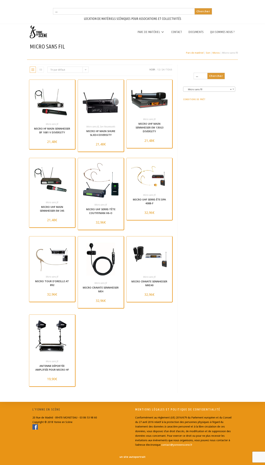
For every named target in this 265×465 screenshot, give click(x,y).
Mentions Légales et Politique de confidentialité (177, 409)
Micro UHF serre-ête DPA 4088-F (149, 201)
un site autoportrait (132, 457)
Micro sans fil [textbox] (208, 89)
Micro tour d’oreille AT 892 (52, 283)
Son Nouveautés (107, 126)
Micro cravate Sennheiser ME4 (101, 289)
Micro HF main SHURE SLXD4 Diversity (100, 133)
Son (208, 52)
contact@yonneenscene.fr (176, 444)
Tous (169, 69)
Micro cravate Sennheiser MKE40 (149, 283)
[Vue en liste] (41, 70)
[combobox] (209, 89)
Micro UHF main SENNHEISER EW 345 (52, 208)
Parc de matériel (195, 52)
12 (158, 69)
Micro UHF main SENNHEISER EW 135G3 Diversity (149, 127)
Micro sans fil (52, 124)
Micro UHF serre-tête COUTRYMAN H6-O (100, 211)
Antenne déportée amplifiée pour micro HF (52, 367)
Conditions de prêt (194, 99)
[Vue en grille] (33, 70)
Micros (216, 52)
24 (163, 69)
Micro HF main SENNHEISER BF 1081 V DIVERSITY (52, 130)
